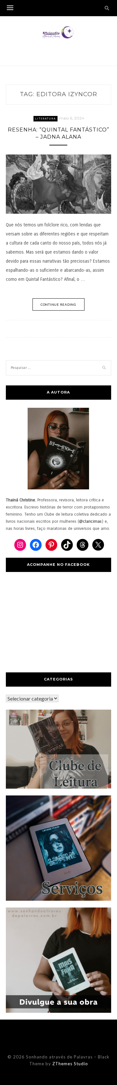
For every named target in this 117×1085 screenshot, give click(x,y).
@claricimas (90, 521)
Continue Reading (58, 304)
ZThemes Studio (70, 1063)
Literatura (45, 118)
